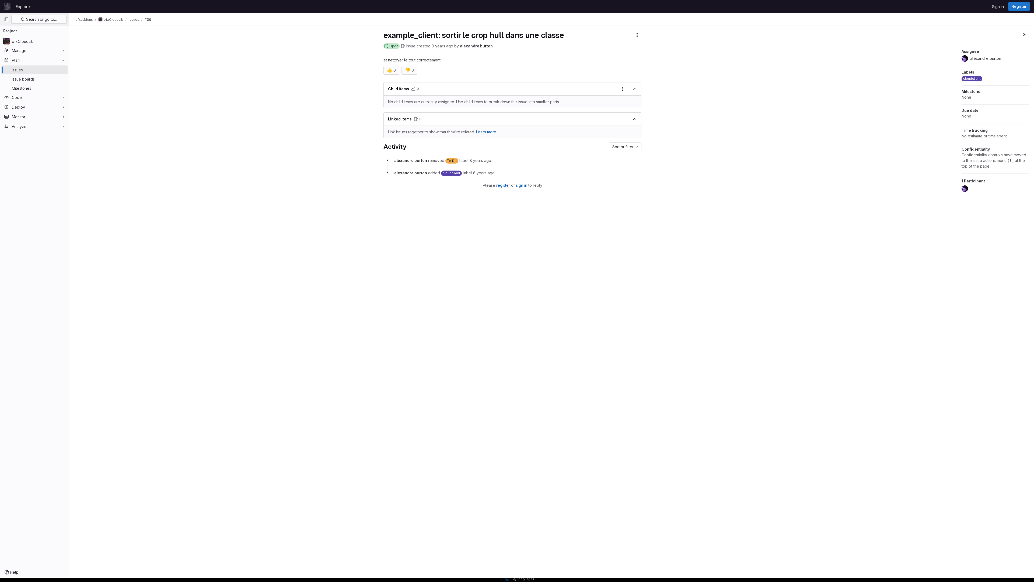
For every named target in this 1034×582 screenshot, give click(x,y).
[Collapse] (634, 89)
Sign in (998, 6)
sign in (521, 185)
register (503, 185)
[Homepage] (7, 6)
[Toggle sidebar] (1024, 34)
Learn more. (486, 132)
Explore (23, 6)
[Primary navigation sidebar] (6, 19)
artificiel (506, 580)
